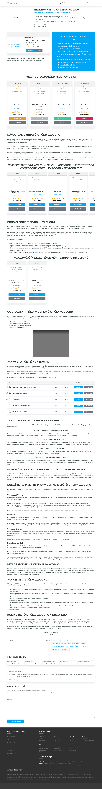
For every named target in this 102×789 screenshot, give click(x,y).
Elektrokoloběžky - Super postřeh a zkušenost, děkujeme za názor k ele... (67, 761)
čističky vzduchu (64, 16)
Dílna (35, 3)
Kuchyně (51, 3)
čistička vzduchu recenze (81, 640)
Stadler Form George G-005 (20, 411)
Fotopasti (70, 738)
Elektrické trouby (72, 750)
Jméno (9, 692)
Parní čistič (33, 663)
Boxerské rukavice (58, 750)
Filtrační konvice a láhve (88, 740)
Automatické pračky (73, 747)
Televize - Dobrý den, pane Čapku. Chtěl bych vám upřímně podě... (66, 765)
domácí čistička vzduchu (82, 646)
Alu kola (41, 742)
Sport (77, 3)
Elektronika (43, 3)
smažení (36, 252)
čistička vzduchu (56, 640)
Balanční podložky (58, 747)
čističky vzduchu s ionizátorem (68, 646)
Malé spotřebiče (61, 3)
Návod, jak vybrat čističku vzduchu (68, 49)
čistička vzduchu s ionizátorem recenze (77, 643)
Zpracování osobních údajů (71, 786)
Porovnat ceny (30, 50)
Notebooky (71, 740)
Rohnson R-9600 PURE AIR (20, 393)
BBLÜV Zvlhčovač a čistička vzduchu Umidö (73, 43)
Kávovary (68, 663)
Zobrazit (78, 387)
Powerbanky (71, 742)
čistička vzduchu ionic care (67, 640)
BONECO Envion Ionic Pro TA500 (21, 405)
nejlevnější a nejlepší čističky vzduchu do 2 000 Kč (73, 59)
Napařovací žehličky (51, 663)
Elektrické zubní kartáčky (43, 751)
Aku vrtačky (56, 738)
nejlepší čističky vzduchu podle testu (60, 649)
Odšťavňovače (16, 663)
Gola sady (56, 742)
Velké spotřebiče (86, 3)
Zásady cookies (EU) (85, 786)
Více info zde (39, 109)
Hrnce (84, 742)
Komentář (10, 699)
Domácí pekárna (87, 738)
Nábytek (70, 3)
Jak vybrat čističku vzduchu (66, 65)
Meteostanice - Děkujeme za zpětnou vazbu (60, 763)
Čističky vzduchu (43, 747)
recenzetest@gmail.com (23, 786)
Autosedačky (42, 740)
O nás (93, 786)
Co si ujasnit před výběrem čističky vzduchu (71, 62)
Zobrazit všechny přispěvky (16, 679)
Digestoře (70, 748)
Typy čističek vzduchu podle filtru (67, 67)
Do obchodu (38, 50)
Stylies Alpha (16, 399)
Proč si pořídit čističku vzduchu (67, 57)
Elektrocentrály (57, 740)
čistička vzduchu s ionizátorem (59, 643)
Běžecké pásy (57, 748)
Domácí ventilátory (86, 663)
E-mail (53, 692)
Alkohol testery (42, 738)
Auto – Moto (27, 3)
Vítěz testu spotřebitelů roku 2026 (68, 46)
